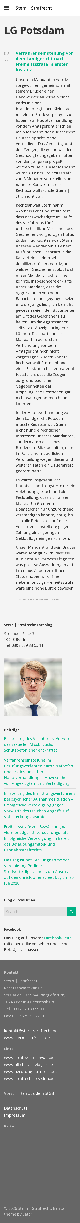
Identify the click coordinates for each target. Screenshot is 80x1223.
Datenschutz (15, 1108)
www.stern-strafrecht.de (27, 1037)
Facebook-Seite (57, 937)
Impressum (14, 1115)
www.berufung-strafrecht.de (31, 1071)
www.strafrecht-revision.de (29, 1078)
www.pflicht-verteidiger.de (28, 1064)
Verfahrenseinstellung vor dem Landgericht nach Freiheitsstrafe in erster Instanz (44, 61)
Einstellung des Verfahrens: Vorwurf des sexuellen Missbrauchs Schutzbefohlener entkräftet (37, 744)
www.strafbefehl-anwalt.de (29, 1057)
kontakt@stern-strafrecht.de (30, 1030)
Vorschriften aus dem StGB (29, 1093)
